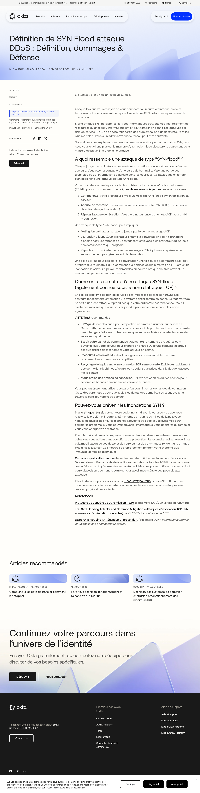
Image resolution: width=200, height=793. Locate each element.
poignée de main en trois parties (139, 189)
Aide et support (169, 714)
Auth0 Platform (104, 724)
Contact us (21, 738)
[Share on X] (45, 138)
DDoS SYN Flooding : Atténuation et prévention (106, 519)
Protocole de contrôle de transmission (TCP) (104, 502)
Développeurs (101, 16)
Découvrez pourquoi (137, 481)
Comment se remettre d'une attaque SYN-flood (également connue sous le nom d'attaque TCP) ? (33, 121)
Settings (130, 784)
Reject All (154, 784)
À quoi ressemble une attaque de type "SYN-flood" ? (33, 113)
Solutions (55, 16)
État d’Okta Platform (172, 726)
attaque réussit (94, 412)
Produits (40, 16)
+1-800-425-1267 (28, 728)
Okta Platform (104, 718)
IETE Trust (83, 317)
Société (118, 16)
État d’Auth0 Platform (173, 732)
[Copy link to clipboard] (34, 138)
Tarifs (99, 730)
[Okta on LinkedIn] (24, 771)
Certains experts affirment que (95, 458)
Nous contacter (181, 16)
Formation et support (77, 16)
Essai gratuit (162, 16)
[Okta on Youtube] (10, 771)
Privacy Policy (66, 788)
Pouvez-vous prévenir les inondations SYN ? (30, 128)
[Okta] (18, 16)
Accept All (177, 784)
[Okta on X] (17, 771)
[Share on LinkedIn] (39, 138)
